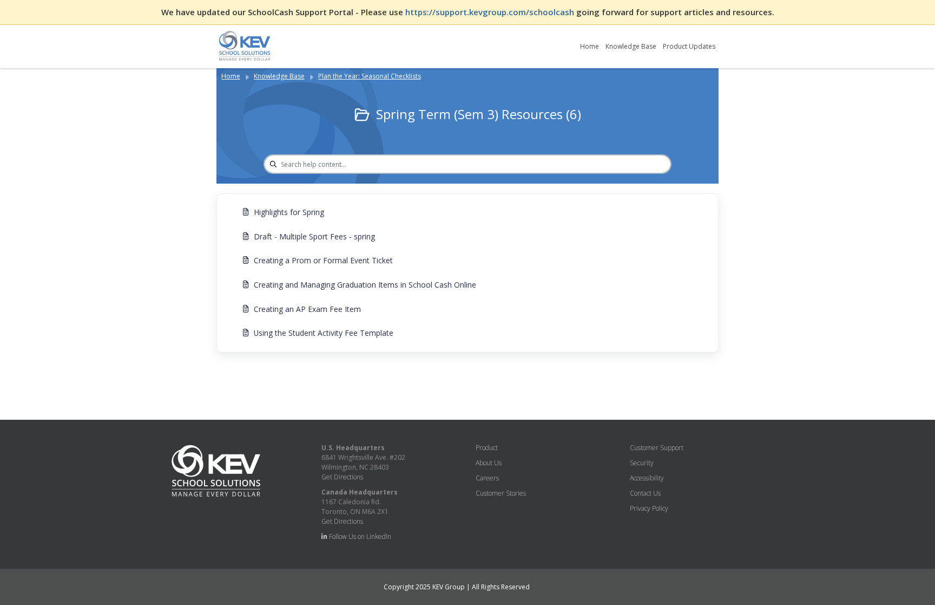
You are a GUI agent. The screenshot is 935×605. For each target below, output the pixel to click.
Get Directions (342, 477)
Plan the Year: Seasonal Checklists (369, 76)
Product (487, 447)
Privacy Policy (649, 508)
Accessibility (647, 478)
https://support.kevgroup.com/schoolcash (490, 11)
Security (642, 462)
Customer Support (656, 447)
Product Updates (689, 46)
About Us (489, 462)
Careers (487, 478)
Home (589, 46)
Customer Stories (501, 493)
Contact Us (645, 493)
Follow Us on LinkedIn (359, 536)
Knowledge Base (630, 46)
